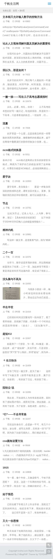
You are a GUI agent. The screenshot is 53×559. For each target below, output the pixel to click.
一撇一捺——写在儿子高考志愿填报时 (25, 96)
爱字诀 (7, 176)
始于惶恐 (8, 494)
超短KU (7, 333)
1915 (6, 467)
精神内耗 (8, 230)
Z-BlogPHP (22, 554)
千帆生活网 (11, 3)
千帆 (8, 21)
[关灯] (49, 551)
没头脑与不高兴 (12, 279)
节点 (5, 203)
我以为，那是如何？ (14, 70)
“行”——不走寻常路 (14, 414)
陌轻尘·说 (8, 387)
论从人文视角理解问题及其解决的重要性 (26, 43)
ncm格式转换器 (12, 150)
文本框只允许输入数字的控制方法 (22, 16)
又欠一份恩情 (11, 520)
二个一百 (8, 252)
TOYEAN (43, 554)
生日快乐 (11, 360)
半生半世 (8, 307)
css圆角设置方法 (13, 441)
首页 (15, 10)
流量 (5, 123)
